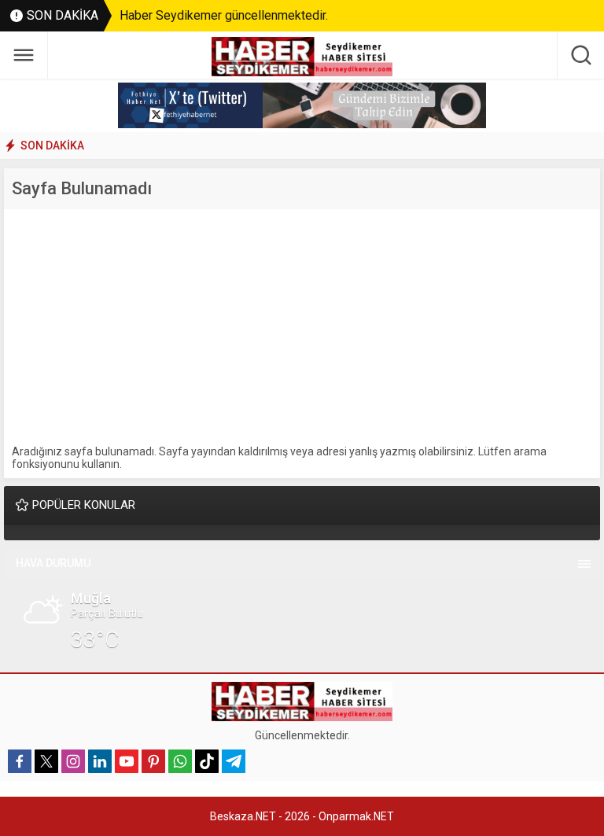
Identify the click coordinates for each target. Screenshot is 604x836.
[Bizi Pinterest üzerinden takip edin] (153, 761)
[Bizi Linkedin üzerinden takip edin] (100, 761)
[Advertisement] (302, 327)
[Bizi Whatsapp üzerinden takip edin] (180, 761)
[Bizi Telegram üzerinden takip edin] (233, 761)
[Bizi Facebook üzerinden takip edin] (19, 761)
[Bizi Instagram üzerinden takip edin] (73, 761)
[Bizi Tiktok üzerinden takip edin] (207, 761)
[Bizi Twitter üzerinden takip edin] (46, 761)
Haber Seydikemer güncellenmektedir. (224, 15)
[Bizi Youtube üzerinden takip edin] (126, 761)
